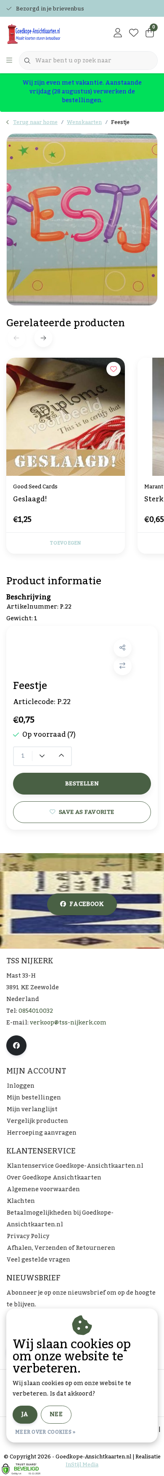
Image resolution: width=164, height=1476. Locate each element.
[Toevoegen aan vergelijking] (123, 666)
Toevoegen (65, 543)
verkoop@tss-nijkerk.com (68, 1023)
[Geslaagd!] (65, 417)
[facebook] (16, 1045)
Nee (56, 1414)
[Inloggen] (118, 33)
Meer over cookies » (45, 1432)
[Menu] (9, 61)
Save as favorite (86, 812)
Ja (25, 1414)
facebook (86, 904)
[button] (123, 648)
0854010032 (36, 1011)
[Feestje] (82, 219)
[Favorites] (134, 33)
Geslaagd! (30, 500)
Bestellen (82, 783)
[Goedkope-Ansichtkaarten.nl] (48, 33)
